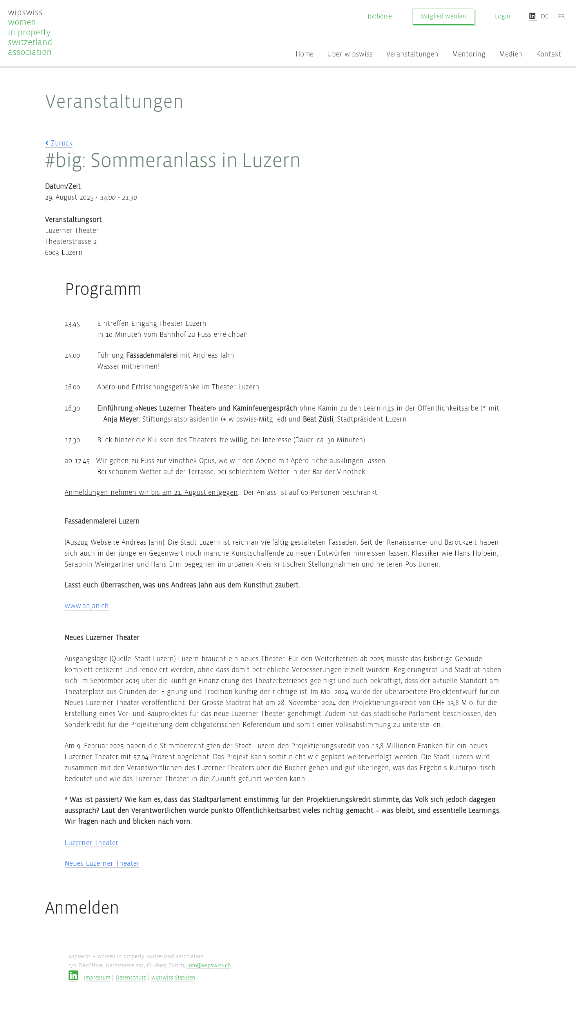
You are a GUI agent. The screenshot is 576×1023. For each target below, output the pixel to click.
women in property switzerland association (30, 32)
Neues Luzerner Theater (102, 863)
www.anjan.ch (87, 606)
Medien (510, 54)
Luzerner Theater (91, 843)
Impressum (97, 978)
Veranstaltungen (412, 54)
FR (561, 16)
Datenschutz (131, 978)
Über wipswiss (350, 54)
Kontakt (548, 54)
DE (545, 16)
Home (304, 54)
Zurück (60, 143)
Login (502, 16)
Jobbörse (380, 16)
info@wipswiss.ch (209, 965)
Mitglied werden (443, 16)
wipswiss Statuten (173, 978)
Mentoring (468, 54)
